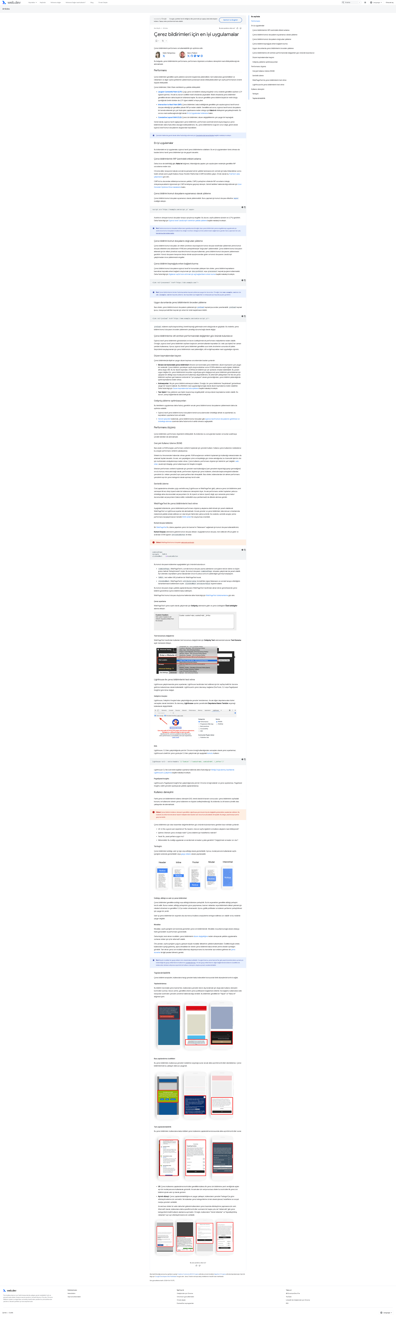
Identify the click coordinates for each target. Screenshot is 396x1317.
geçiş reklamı (186, 854)
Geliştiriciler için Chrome (185, 1293)
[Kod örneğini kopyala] (245, 207)
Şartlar (4, 1312)
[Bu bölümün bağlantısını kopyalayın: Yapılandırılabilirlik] (172, 973)
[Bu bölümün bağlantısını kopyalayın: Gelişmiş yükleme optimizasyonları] (188, 401)
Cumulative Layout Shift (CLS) (169, 117)
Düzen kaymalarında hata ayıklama (186, 388)
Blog (92, 2)
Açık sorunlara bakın (74, 1297)
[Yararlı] (237, 28)
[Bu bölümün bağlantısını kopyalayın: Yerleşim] (164, 846)
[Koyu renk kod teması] (242, 207)
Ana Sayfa (157, 28)
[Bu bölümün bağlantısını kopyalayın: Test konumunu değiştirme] (176, 636)
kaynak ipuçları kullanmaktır (165, 233)
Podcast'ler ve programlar (185, 1303)
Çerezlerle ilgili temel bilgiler (205, 135)
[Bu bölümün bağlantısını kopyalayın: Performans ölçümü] (177, 427)
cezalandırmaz (191, 963)
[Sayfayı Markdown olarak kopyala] (163, 41)
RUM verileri (186, 517)
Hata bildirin (71, 1293)
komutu (210, 753)
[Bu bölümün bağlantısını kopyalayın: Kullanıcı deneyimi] (175, 792)
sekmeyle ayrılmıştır (187, 542)
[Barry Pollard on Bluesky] (198, 57)
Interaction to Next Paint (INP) (170, 105)
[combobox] (351, 2)
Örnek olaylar (181, 1300)
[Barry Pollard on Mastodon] (195, 57)
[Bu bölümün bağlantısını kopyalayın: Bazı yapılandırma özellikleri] (177, 1058)
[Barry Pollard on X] (188, 57)
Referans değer (56, 2)
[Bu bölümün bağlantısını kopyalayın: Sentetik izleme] (170, 484)
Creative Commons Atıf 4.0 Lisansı (188, 1274)
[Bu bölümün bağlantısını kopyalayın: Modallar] (162, 924)
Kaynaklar (32, 2)
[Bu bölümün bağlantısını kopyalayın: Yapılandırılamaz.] (169, 983)
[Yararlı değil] (240, 28)
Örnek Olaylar (103, 2)
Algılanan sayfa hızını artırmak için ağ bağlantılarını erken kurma (192, 274)
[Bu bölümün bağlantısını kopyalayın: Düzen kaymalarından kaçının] (183, 356)
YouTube (288, 1297)
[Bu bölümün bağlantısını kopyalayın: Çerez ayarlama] (168, 601)
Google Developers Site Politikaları (166, 1276)
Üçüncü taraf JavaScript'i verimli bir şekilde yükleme (188, 221)
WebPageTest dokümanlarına (217, 595)
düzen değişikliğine (201, 936)
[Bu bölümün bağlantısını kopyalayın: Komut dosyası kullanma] (174, 523)
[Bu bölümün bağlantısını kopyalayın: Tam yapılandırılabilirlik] (173, 1127)
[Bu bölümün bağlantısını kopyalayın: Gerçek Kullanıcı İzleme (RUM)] (184, 443)
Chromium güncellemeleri (185, 1297)
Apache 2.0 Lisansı (220, 1274)
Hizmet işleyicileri (164, 419)
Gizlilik (11, 1312)
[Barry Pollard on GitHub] (192, 57)
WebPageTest (161, 527)
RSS (287, 1303)
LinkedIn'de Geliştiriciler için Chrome (298, 1300)
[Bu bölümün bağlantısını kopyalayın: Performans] (168, 70)
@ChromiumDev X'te (293, 1293)
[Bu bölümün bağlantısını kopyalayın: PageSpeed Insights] (171, 778)
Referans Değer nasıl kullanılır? (76, 2)
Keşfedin (43, 2)
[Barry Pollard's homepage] (202, 57)
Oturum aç (390, 2)
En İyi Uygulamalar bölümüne (197, 113)
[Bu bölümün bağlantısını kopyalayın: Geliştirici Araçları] (169, 696)
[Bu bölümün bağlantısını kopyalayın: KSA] (159, 746)
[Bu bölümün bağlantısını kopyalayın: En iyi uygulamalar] (175, 143)
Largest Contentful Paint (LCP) (170, 92)
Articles (6, 9)
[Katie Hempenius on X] (164, 57)
